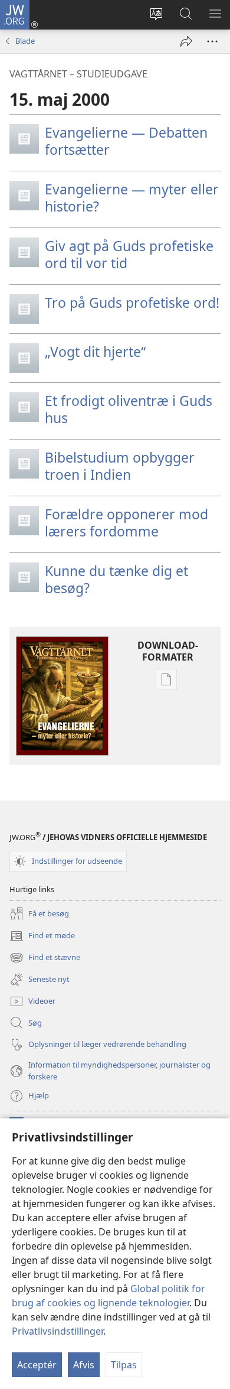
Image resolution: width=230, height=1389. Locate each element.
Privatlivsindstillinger (57, 1331)
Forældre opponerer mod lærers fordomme (126, 523)
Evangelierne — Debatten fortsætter (126, 141)
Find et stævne (44, 958)
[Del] (186, 41)
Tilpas (124, 1364)
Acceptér (37, 1364)
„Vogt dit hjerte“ (95, 351)
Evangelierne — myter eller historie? (132, 198)
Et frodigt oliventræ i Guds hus (128, 409)
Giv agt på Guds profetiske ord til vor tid (129, 254)
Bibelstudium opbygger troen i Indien (120, 466)
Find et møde (42, 936)
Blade (25, 40)
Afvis (83, 1364)
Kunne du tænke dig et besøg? (116, 579)
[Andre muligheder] (212, 41)
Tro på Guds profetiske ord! (132, 302)
